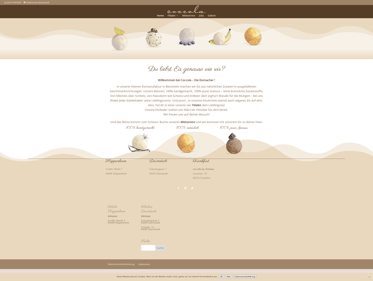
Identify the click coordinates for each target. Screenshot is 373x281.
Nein (229, 276)
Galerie (212, 16)
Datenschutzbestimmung (121, 264)
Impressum (144, 264)
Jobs (201, 16)
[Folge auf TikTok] (192, 188)
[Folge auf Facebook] (178, 188)
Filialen (171, 16)
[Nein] (369, 276)
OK (221, 276)
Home (160, 16)
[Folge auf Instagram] (185, 188)
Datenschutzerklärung (245, 276)
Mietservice (188, 16)
